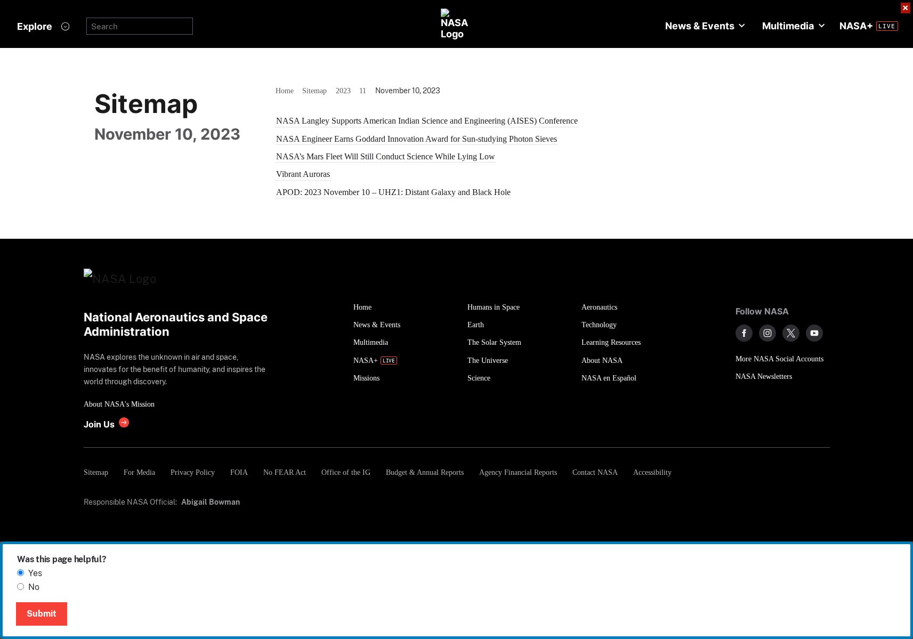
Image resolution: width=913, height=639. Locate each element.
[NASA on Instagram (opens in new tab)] (767, 333)
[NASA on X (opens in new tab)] (790, 333)
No (33, 587)
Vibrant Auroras (303, 174)
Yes (35, 573)
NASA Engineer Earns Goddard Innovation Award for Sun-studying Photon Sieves (416, 138)
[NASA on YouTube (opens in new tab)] (814, 333)
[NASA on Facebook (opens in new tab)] (744, 333)
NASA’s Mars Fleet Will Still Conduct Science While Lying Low (385, 156)
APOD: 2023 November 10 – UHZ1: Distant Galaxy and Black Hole (393, 192)
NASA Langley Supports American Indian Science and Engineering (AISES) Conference (427, 120)
